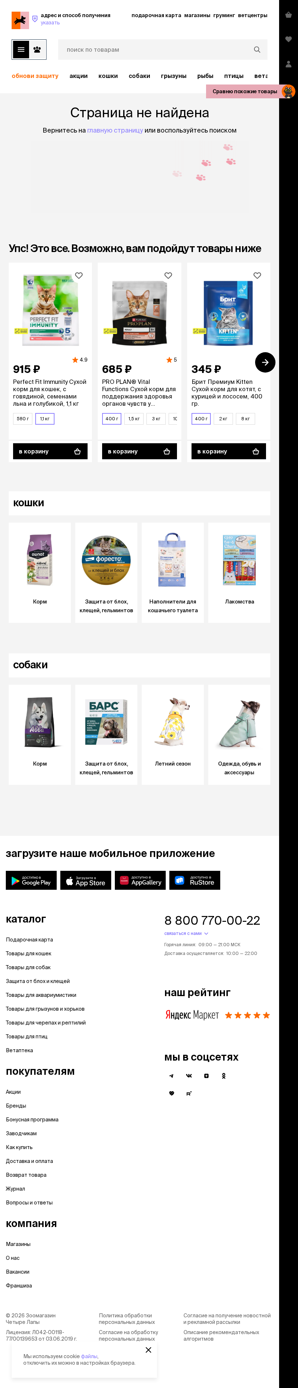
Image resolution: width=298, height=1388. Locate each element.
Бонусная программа (32, 1119)
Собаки (139, 75)
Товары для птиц (27, 1036)
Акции (13, 1092)
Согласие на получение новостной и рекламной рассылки (227, 1319)
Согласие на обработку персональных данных (128, 1335)
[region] (139, 75)
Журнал (15, 1189)
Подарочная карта (29, 940)
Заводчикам (21, 1133)
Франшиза (19, 1286)
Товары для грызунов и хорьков (45, 1009)
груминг (224, 15)
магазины (197, 15)
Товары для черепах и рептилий (46, 1023)
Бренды (16, 1106)
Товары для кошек (28, 953)
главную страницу (115, 130)
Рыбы (205, 75)
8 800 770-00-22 (212, 920)
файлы (89, 1356)
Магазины (18, 1244)
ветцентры (252, 15)
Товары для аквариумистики (41, 995)
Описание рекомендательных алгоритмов (221, 1335)
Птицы (233, 75)
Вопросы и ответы (29, 1203)
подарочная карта (156, 15)
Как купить (19, 1147)
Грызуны (173, 75)
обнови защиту (35, 75)
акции (78, 75)
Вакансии (17, 1272)
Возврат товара (26, 1175)
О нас (13, 1258)
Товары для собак (28, 967)
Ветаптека (19, 1050)
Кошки (108, 75)
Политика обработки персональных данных (127, 1319)
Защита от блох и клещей (38, 981)
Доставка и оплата (29, 1161)
